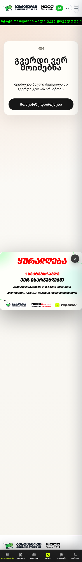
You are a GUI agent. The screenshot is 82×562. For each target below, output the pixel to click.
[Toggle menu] (76, 8)
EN (67, 8)
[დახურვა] (75, 258)
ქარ (59, 8)
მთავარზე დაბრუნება (41, 104)
